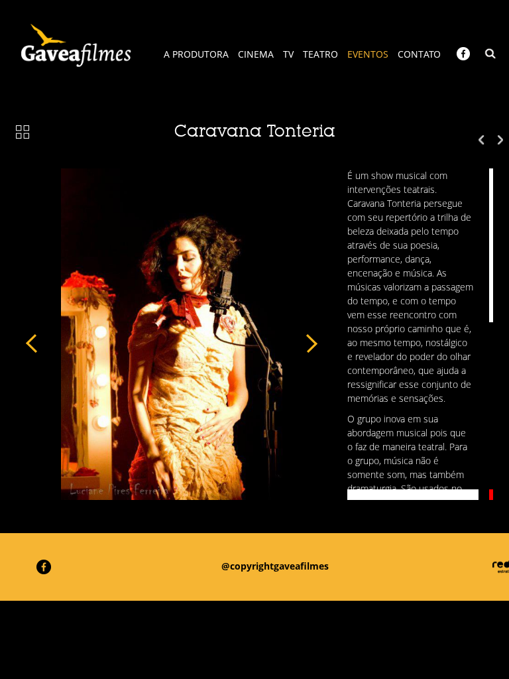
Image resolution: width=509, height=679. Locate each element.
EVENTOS (367, 54)
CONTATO (419, 54)
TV (288, 54)
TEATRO (320, 54)
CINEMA (256, 54)
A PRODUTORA (196, 54)
